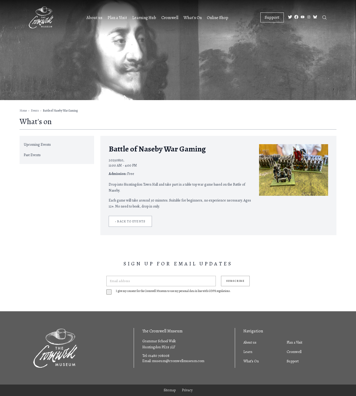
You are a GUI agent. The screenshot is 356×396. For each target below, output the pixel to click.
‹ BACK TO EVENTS (130, 221)
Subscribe (235, 281)
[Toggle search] (324, 17)
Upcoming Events (37, 144)
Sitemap (170, 390)
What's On (192, 18)
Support (272, 17)
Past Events (32, 155)
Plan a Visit (117, 18)
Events (35, 110)
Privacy (187, 390)
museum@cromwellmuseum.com (178, 360)
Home (23, 110)
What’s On (251, 361)
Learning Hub (144, 18)
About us (94, 18)
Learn (247, 351)
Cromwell (169, 18)
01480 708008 (158, 355)
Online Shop (217, 18)
